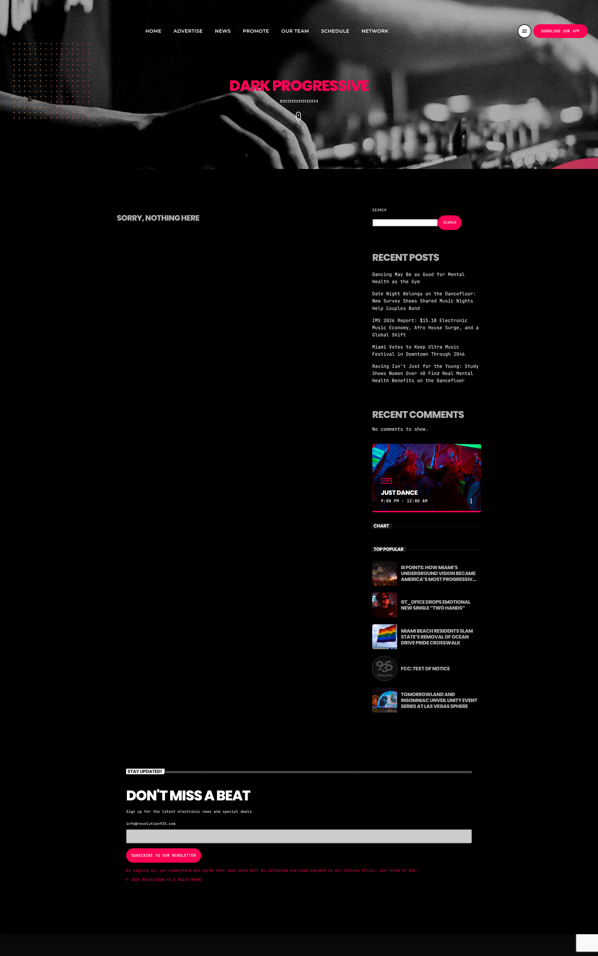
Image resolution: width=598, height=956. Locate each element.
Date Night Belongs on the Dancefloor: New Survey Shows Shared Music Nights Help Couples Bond (424, 301)
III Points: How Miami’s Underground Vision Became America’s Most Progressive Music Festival (438, 576)
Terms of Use (401, 870)
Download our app (560, 31)
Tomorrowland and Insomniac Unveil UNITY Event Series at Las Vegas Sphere (439, 700)
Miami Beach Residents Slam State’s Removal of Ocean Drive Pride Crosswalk (437, 636)
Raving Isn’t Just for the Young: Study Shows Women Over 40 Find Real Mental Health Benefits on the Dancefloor (425, 373)
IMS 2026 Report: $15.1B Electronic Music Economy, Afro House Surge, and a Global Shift (425, 327)
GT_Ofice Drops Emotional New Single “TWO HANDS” (435, 605)
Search (379, 210)
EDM (386, 481)
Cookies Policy (359, 870)
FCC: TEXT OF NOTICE (425, 668)
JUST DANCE (399, 492)
